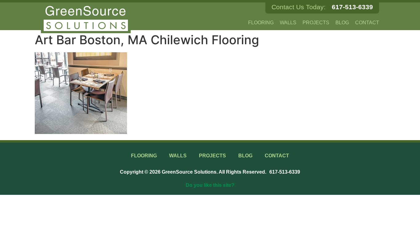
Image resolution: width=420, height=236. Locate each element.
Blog (342, 22)
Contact (367, 22)
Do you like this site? (210, 185)
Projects (316, 22)
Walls (288, 22)
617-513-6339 (352, 6)
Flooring (261, 22)
